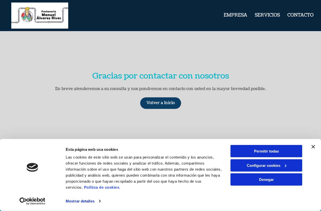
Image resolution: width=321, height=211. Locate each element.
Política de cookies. (102, 187)
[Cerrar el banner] (313, 147)
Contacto (300, 15)
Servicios (267, 15)
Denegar (266, 179)
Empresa (235, 15)
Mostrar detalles (80, 201)
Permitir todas (266, 151)
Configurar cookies (263, 165)
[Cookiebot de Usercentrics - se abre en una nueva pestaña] (32, 201)
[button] (160, 103)
